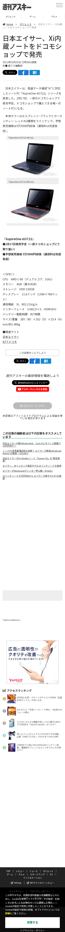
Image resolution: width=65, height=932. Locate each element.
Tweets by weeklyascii (11, 620)
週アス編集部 (15, 65)
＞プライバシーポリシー (32, 930)
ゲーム (11, 16)
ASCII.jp (17, 882)
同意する (32, 922)
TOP (8, 871)
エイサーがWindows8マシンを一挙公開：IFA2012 (28, 471)
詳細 (7, 913)
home (9, 24)
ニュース (33, 871)
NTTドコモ (10, 342)
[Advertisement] (33, 512)
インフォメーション (32, 877)
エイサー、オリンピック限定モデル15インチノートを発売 (32, 466)
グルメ (33, 16)
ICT (51, 874)
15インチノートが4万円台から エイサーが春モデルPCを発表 (32, 477)
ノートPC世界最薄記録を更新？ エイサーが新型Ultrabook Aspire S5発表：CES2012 (32, 452)
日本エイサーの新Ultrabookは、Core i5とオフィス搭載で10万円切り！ (32, 444)
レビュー (20, 871)
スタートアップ (37, 874)
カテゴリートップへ (34, 406)
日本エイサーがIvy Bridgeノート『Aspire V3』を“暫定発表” (31, 459)
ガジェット (26, 24)
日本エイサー (11, 337)
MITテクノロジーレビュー (42, 882)
